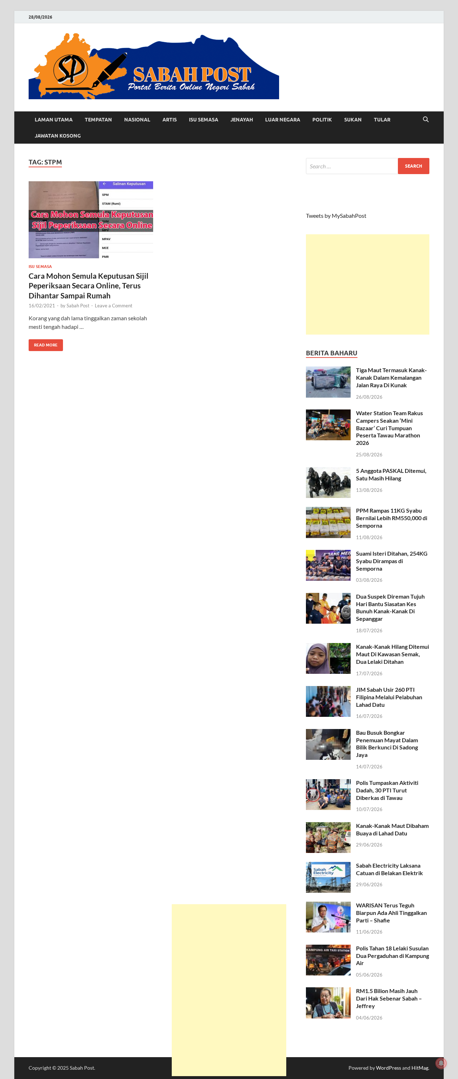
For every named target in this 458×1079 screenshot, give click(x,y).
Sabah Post (78, 305)
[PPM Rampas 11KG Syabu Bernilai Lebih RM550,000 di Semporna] (328, 511)
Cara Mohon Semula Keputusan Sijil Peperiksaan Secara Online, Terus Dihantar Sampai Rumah (88, 285)
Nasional (137, 120)
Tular (382, 120)
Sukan (353, 120)
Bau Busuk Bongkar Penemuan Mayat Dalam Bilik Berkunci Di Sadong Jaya (387, 743)
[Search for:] (367, 166)
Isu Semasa (203, 120)
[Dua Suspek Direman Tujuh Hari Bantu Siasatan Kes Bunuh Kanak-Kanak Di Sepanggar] (328, 597)
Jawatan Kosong (58, 136)
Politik (322, 120)
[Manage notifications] (441, 1063)
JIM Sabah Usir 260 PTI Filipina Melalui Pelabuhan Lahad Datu (389, 697)
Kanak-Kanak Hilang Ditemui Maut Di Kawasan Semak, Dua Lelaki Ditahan (392, 654)
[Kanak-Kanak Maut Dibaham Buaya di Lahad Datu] (328, 826)
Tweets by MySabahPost (336, 215)
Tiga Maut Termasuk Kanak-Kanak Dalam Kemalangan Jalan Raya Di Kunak (391, 377)
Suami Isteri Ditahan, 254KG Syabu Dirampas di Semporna (392, 561)
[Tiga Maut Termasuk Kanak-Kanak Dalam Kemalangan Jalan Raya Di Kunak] (328, 370)
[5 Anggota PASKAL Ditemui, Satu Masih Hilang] (328, 471)
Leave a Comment (113, 305)
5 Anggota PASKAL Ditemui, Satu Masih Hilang (391, 474)
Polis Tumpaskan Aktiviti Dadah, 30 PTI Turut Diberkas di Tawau (387, 790)
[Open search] (425, 119)
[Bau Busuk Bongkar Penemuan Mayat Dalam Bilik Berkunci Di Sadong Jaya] (328, 733)
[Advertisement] (367, 284)
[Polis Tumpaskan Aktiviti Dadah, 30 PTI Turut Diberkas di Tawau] (328, 783)
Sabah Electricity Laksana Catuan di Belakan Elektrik (389, 869)
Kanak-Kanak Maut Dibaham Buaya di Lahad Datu (392, 829)
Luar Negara (282, 120)
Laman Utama (54, 120)
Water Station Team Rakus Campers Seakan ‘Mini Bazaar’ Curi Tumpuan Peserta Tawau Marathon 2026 (389, 427)
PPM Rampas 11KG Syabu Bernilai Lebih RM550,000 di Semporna (391, 518)
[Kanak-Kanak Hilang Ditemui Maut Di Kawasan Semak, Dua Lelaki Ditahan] (328, 647)
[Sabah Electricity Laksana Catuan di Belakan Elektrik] (328, 866)
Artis (169, 120)
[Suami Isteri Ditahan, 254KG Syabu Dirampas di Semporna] (328, 554)
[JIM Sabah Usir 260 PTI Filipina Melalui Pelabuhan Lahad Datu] (328, 690)
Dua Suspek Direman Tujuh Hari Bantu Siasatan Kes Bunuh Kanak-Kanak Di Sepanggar (390, 607)
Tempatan (98, 120)
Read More (43, 343)
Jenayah (241, 120)
